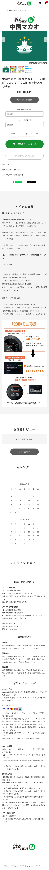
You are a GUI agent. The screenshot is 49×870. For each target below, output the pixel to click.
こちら (28, 219)
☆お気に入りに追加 (26, 155)
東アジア (23, 11)
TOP (3, 11)
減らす (21, 134)
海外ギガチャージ (12, 11)
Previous (2, 39)
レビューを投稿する (24, 452)
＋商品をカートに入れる (26, 144)
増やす (32, 134)
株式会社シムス (29, 866)
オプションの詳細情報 (24, 100)
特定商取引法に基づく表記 (11, 170)
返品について (7, 164)
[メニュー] (2, 3)
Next (46, 39)
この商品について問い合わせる (13, 175)
